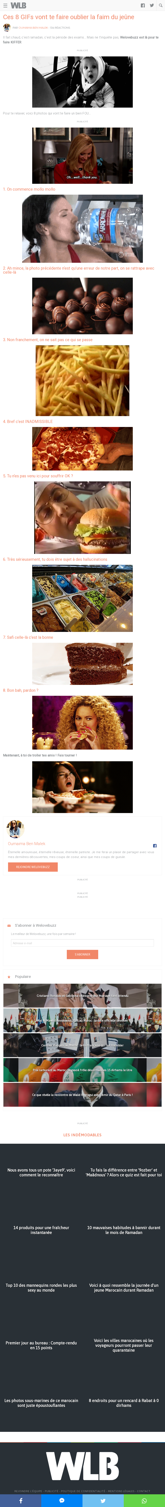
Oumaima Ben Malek (33, 27)
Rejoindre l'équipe (28, 1491)
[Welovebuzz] (18, 5)
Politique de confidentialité (83, 1491)
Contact (144, 1491)
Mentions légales (121, 1491)
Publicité (52, 1491)
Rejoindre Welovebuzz (33, 867)
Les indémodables (82, 1135)
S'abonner (82, 954)
